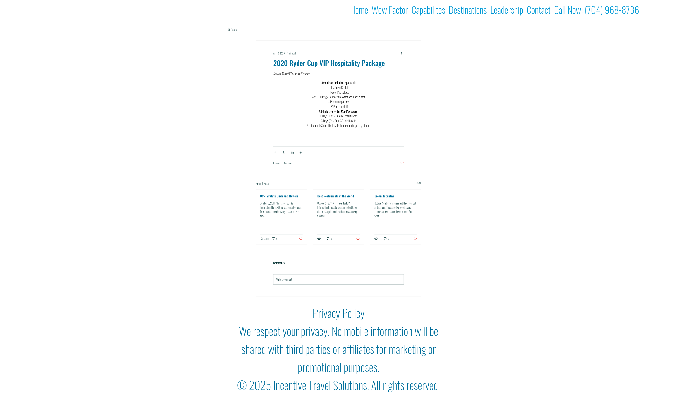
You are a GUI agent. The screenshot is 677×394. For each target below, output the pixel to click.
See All (418, 183)
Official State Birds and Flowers (279, 196)
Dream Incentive (384, 196)
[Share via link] (301, 152)
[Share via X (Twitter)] (283, 152)
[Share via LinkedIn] (292, 152)
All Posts (232, 30)
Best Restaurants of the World (335, 196)
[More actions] (402, 53)
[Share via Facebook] (275, 152)
